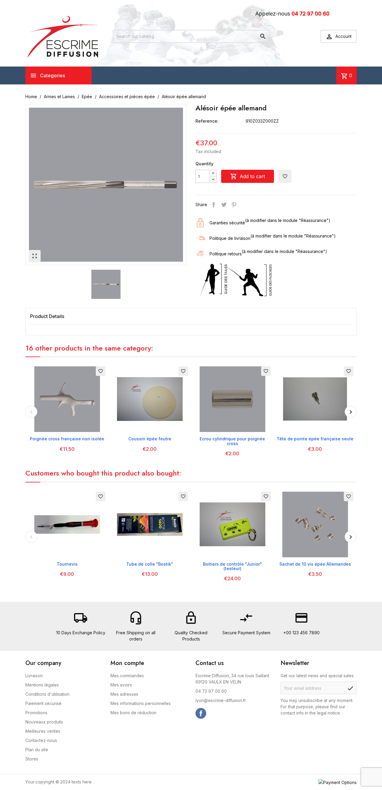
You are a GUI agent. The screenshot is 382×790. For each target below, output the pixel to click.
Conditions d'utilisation (47, 694)
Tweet (223, 204)
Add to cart (247, 176)
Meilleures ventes (42, 731)
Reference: (206, 121)
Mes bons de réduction (133, 712)
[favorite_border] (67, 398)
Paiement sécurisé (43, 703)
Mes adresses (124, 694)
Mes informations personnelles (140, 703)
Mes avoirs (121, 684)
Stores (31, 758)
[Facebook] (200, 713)
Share (213, 204)
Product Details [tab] (47, 316)
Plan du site (36, 749)
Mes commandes (127, 675)
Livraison (34, 675)
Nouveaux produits (44, 721)
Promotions (36, 712)
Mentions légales (42, 684)
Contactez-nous (41, 740)
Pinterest (234, 204)
